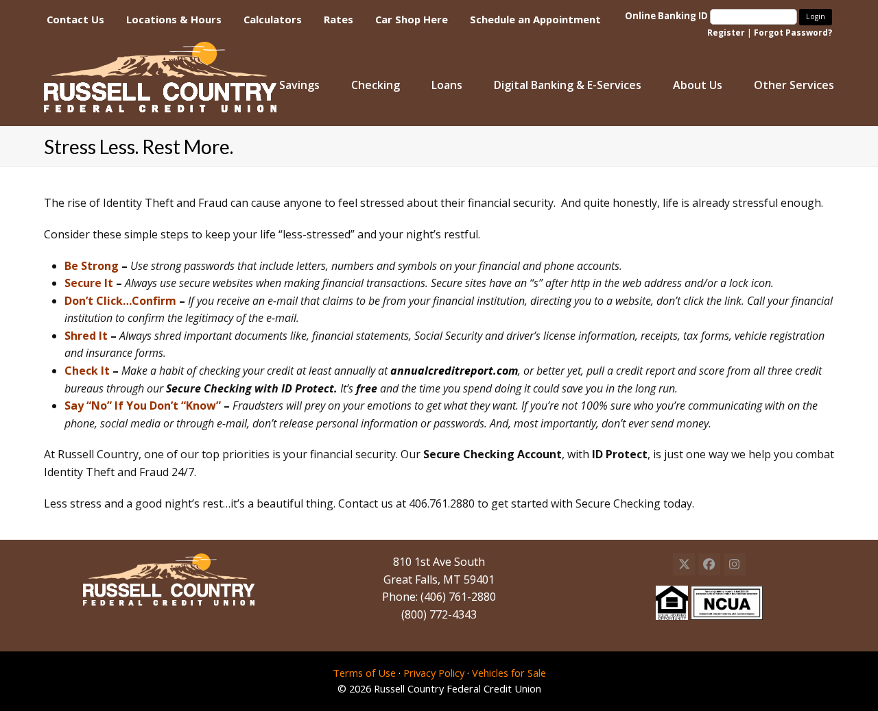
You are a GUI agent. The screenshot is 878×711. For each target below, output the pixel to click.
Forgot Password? (793, 32)
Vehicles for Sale (509, 672)
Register (726, 32)
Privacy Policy (433, 672)
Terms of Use (364, 672)
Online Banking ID (667, 16)
